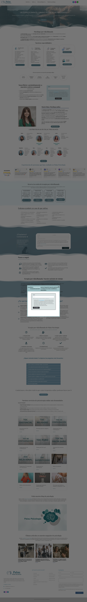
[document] (43, 301)
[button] (58, 286)
